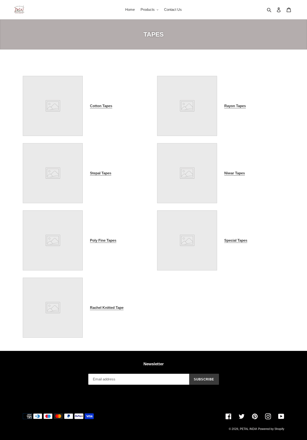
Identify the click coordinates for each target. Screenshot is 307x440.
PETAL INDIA (248, 429)
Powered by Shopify (271, 429)
